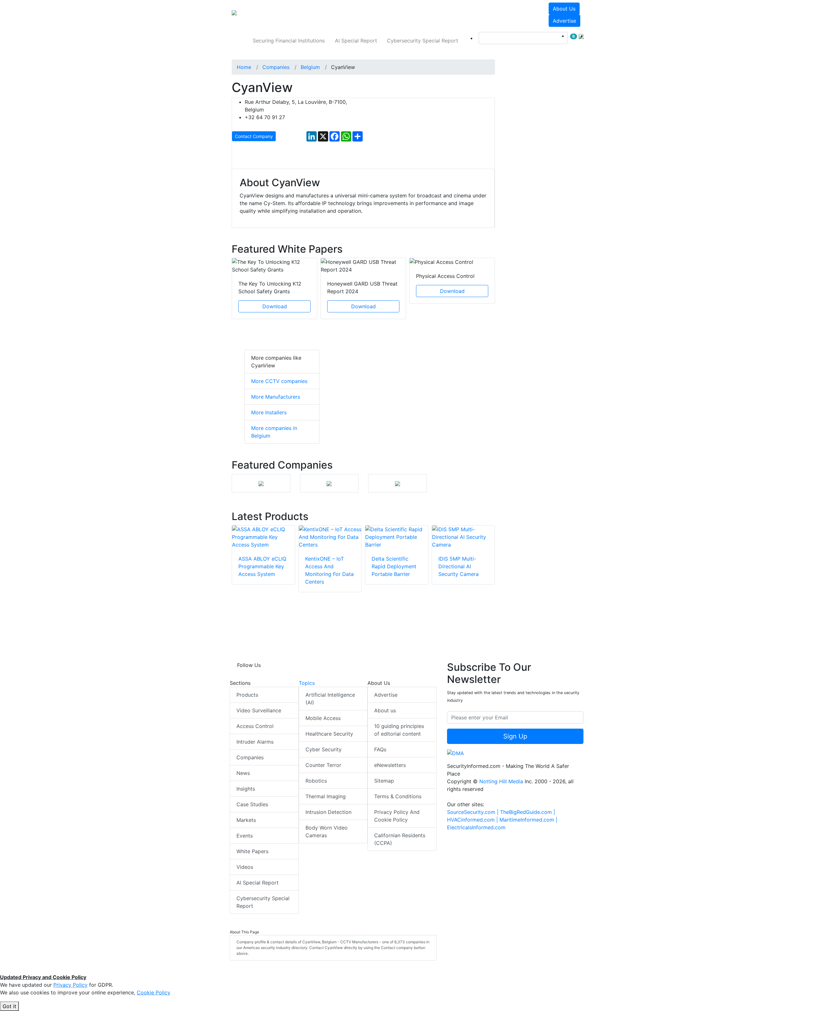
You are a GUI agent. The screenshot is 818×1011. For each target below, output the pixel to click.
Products (247, 695)
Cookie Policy (153, 992)
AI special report (356, 40)
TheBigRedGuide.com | (527, 812)
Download (274, 306)
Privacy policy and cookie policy (397, 816)
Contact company (254, 136)
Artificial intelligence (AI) (330, 699)
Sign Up (515, 736)
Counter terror (323, 765)
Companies (250, 757)
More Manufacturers (275, 397)
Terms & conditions (397, 796)
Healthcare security (329, 734)
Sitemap (384, 780)
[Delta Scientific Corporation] (261, 483)
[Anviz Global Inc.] (329, 483)
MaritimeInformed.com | (528, 819)
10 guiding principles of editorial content (399, 730)
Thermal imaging (325, 796)
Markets (246, 820)
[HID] (397, 483)
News (243, 773)
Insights (245, 788)
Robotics (316, 780)
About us (564, 8)
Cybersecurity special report (422, 40)
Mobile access (323, 718)
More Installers (269, 412)
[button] (320, 15)
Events (244, 835)
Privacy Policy (70, 985)
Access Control (255, 726)
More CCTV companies (279, 381)
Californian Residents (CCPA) (399, 839)
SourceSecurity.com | (473, 812)
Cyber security (323, 749)
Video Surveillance (258, 710)
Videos (244, 867)
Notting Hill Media (501, 781)
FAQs (380, 749)
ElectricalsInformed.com (476, 827)
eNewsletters (390, 765)
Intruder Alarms (255, 742)
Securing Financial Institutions (289, 40)
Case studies (252, 804)
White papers (252, 851)
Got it (9, 1006)
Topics (307, 683)
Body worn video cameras (326, 831)
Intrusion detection (328, 812)
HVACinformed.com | (473, 819)
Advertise (564, 21)
